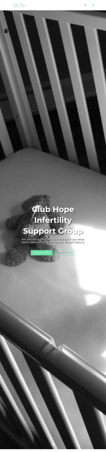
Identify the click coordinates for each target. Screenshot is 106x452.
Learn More (41, 253)
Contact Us (65, 253)
